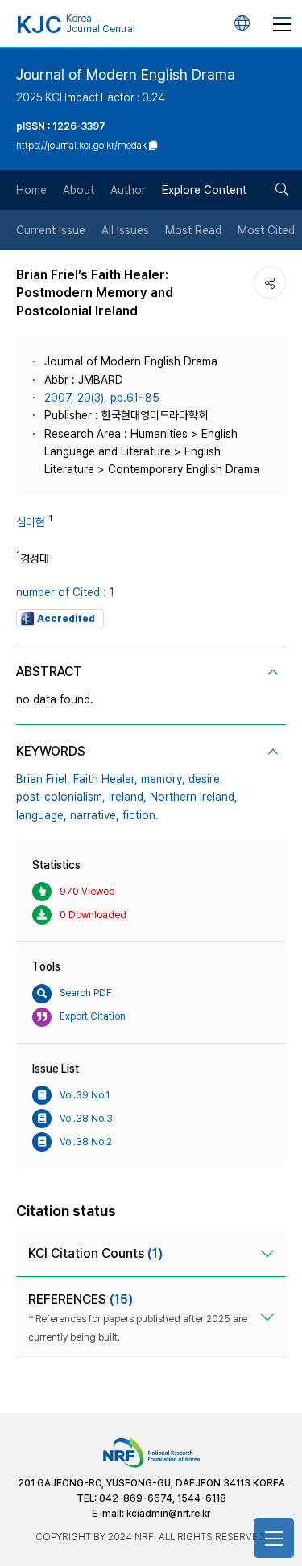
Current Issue (50, 230)
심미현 (30, 522)
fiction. (140, 815)
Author (128, 189)
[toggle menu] (282, 23)
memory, (163, 779)
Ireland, (128, 796)
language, (41, 815)
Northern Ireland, (194, 796)
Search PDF (86, 993)
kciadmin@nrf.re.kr (168, 1513)
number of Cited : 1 (65, 592)
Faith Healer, (105, 779)
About (78, 189)
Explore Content (204, 189)
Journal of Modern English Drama (125, 74)
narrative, (94, 815)
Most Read (193, 230)
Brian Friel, (43, 779)
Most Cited (266, 230)
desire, (205, 779)
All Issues (125, 230)
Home (31, 189)
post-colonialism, (60, 796)
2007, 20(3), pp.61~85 (101, 397)
